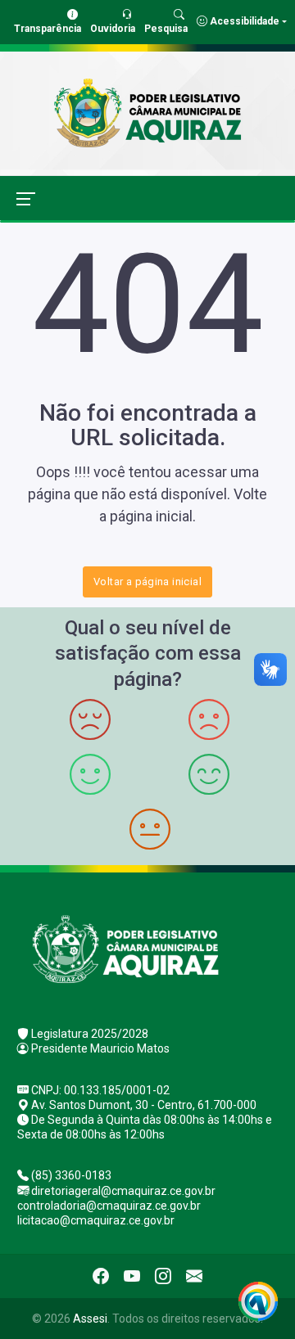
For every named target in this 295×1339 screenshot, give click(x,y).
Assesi (90, 1318)
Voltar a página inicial (147, 581)
